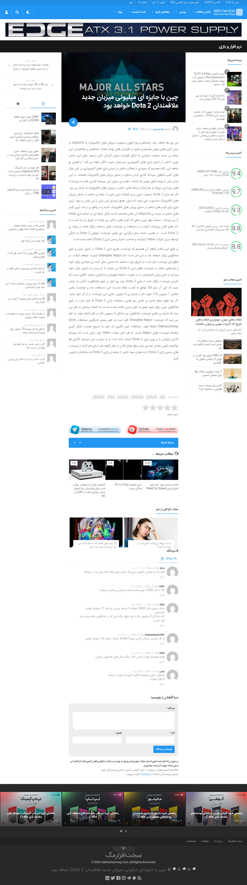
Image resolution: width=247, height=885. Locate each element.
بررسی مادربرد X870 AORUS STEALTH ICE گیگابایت (214, 210)
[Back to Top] (123, 848)
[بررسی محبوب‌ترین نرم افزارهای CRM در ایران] (48, 191)
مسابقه (111, 397)
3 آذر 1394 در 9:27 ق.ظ (143, 653)
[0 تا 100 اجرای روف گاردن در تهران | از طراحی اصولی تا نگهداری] (232, 359)
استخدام (191, 841)
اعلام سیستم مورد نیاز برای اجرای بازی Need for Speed (162, 486)
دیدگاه (167, 559)
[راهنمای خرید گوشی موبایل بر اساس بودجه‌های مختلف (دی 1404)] (216, 809)
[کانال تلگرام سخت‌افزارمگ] (129, 878)
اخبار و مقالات (203, 12)
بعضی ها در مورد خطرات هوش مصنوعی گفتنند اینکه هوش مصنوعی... (25, 227)
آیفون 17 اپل (158, 2)
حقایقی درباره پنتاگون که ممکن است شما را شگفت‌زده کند (207, 344)
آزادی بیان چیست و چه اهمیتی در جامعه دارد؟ (210, 387)
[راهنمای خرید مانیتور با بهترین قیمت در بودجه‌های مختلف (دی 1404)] (154, 809)
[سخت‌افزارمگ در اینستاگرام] (123, 878)
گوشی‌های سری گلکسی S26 (184, 2)
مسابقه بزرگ (98, 397)
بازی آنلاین (151, 397)
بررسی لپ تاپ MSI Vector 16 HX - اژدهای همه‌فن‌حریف (210, 246)
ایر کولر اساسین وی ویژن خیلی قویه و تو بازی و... (26, 270)
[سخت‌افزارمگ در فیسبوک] (118, 878)
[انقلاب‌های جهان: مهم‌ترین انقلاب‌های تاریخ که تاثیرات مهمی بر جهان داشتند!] (216, 302)
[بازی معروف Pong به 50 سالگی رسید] (123, 469)
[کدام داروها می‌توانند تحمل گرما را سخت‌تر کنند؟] (150, 532)
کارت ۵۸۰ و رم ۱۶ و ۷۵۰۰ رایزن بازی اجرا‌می (26, 361)
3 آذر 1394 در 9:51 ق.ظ (129, 635)
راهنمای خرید (162, 12)
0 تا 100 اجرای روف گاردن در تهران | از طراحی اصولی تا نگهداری (207, 359)
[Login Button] (6, 12)
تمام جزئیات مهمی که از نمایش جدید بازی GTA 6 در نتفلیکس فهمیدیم (209, 115)
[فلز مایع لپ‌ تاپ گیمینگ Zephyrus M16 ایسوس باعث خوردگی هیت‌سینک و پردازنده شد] (48, 173)
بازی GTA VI (232, 2)
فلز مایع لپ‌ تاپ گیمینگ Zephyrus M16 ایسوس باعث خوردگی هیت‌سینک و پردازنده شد (123, 444)
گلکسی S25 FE (212, 2)
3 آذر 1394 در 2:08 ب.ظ (143, 586)
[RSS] (139, 878)
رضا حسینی (158, 129)
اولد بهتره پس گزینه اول (33, 241)
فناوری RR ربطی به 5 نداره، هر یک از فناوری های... (26, 255)
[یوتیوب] (152, 429)
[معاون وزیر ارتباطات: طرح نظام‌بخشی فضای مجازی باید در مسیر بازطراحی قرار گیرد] (48, 155)
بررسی (182, 12)
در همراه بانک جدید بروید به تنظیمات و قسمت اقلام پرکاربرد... (25, 316)
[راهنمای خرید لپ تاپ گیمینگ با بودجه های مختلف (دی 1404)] (30, 809)
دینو (131, 2)
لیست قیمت (139, 12)
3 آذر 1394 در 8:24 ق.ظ (144, 671)
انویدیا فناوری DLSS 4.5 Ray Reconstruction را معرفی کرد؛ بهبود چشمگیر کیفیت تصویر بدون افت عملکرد (208, 79)
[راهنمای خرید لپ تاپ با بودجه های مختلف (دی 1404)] (92, 809)
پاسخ (162, 577)
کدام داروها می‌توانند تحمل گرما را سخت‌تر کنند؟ (154, 545)
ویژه (119, 12)
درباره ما (218, 841)
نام (172, 733)
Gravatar (145, 774)
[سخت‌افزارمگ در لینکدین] (107, 878)
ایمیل (118, 733)
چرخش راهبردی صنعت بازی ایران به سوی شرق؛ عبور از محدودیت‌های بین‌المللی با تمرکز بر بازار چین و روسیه (208, 133)
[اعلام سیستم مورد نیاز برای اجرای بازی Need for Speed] (160, 469)
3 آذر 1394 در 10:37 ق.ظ (143, 605)
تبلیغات (205, 841)
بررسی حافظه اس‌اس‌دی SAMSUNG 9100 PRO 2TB (210, 192)
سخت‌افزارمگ (234, 841)
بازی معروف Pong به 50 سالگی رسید (128, 486)
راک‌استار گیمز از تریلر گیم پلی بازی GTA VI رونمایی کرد (210, 98)
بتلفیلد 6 (142, 2)
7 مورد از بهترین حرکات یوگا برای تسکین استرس (208, 373)
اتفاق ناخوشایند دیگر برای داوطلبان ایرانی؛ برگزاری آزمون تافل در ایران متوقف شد (24, 137)
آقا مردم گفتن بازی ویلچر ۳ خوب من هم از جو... (26, 301)
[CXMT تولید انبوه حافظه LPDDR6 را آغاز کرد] (48, 119)
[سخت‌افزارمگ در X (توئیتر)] (113, 878)
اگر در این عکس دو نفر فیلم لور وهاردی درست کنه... (29, 346)
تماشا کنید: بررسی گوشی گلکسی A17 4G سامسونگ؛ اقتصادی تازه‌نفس (210, 228)
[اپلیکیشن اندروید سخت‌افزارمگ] (134, 878)
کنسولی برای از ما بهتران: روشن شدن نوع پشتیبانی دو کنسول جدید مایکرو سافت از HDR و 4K (89, 490)
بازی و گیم (122, 397)
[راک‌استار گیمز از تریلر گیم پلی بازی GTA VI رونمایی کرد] (234, 97)
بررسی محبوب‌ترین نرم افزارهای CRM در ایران (23, 192)
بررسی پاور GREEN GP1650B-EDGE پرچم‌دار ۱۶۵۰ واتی (213, 173)
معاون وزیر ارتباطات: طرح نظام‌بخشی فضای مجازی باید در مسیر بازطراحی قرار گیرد (23, 155)
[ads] (123, 30)
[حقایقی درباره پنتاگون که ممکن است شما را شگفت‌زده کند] (232, 344)
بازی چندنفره (137, 397)
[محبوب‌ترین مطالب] (18, 104)
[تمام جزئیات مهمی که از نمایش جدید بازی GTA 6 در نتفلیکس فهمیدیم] (234, 115)
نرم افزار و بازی (230, 46)
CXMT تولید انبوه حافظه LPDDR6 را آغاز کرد (26, 119)
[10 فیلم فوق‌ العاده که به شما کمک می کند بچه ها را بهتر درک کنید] (96, 532)
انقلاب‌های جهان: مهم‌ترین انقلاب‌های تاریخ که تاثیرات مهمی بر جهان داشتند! (219, 322)
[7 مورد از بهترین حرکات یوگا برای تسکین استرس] (232, 373)
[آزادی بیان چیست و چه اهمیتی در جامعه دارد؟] (232, 387)
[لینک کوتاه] (129, 129)
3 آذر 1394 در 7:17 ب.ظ (144, 568)
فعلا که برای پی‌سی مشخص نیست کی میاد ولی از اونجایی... (25, 285)
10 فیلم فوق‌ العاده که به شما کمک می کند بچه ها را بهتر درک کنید (97, 545)
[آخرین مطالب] (43, 104)
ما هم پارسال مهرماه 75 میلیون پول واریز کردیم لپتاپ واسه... (27, 331)
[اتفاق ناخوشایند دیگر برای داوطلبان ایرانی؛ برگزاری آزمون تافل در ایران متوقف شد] (48, 137)
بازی (162, 397)
